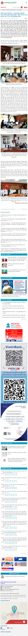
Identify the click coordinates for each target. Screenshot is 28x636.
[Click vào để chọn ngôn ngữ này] (26, 7)
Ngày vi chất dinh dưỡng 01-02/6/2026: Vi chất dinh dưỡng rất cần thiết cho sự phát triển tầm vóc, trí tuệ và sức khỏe (17, 460)
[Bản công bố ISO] (14, 422)
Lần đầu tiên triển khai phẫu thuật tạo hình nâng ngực (14, 315)
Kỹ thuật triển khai (6, 300)
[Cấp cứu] (14, 335)
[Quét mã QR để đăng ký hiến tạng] (14, 389)
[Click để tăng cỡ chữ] (26, 18)
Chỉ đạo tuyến (19, 9)
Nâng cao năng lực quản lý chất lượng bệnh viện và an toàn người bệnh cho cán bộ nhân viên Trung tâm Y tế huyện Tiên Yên (14, 241)
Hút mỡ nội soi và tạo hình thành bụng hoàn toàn (13, 305)
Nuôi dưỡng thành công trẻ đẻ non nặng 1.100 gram (13, 317)
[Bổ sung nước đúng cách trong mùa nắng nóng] (4, 454)
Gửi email (25, 209)
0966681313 (3, 7)
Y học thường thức (6, 443)
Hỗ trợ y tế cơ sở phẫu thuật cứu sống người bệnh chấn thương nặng (13, 219)
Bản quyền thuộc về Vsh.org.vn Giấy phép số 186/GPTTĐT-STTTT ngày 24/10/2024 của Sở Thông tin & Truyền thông (13, 596)
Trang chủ (3, 9)
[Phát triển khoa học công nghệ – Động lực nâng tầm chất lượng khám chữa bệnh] (4, 448)
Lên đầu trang (11, 209)
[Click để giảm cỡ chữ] (25, 18)
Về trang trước (5, 209)
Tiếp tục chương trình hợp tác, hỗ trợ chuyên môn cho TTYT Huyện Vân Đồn (13, 245)
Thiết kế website (4, 598)
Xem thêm (23, 319)
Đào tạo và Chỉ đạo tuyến (11, 9)
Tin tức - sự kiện (5, 254)
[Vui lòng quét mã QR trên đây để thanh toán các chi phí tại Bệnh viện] (14, 359)
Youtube (11, 628)
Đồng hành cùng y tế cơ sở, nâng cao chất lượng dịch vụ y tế (14, 215)
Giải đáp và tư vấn (6, 468)
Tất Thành (15, 598)
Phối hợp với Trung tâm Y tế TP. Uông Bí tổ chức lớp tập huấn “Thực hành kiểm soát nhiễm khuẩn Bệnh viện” (14, 235)
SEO (11, 598)
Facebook (3, 629)
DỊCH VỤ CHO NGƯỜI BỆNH (6, 278)
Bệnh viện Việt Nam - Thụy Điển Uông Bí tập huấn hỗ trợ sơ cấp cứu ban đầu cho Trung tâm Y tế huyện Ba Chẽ (13, 224)
